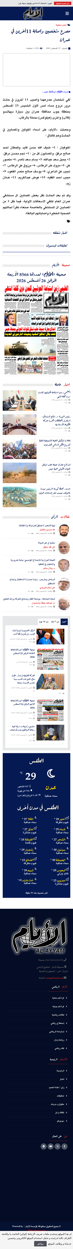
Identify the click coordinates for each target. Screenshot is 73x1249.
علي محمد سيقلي (49, 547)
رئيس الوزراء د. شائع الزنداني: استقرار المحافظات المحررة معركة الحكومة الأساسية (56, 420)
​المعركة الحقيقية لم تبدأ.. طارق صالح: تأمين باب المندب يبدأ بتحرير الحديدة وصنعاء (23, 679)
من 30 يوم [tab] (43, 621)
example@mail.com (54, 978)
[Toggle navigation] (67, 13)
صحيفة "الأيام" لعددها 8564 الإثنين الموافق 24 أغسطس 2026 (23, 704)
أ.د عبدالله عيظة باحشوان (43, 603)
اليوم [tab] (64, 621)
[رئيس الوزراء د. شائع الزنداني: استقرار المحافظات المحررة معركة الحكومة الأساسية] (19, 424)
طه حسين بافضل (47, 529)
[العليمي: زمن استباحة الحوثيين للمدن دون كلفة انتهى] (19, 400)
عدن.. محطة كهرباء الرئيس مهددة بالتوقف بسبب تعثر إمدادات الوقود (54, 491)
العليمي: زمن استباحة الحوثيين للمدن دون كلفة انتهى (54, 394)
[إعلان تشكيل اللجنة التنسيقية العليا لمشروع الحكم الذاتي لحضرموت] (19, 448)
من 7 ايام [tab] (55, 621)
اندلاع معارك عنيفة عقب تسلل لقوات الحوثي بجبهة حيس (56, 467)
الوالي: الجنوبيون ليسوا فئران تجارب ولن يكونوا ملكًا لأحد (24, 632)
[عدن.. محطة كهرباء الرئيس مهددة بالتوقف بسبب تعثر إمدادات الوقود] (19, 497)
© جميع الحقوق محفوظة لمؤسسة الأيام (43, 1226)
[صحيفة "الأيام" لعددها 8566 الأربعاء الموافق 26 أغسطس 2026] (36, 329)
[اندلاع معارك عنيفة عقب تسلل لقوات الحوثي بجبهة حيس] (19, 473)
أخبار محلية (61, 25)
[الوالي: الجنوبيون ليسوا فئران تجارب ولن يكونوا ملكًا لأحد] (50, 636)
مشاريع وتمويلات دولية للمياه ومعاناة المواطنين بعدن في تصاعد (22, 728)
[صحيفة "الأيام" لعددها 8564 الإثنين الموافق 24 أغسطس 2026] (50, 710)
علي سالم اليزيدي (47, 587)
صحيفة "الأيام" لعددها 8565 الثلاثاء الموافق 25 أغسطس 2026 (23, 653)
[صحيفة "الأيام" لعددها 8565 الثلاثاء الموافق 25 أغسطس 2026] (50, 659)
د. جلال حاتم (49, 568)
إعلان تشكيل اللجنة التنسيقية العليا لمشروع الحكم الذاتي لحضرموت (54, 442)
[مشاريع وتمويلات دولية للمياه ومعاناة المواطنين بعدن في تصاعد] (50, 732)
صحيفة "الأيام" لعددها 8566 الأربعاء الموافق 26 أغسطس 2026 (36, 277)
